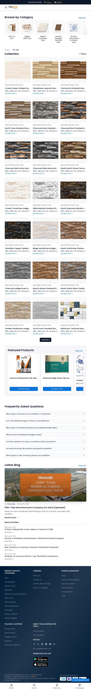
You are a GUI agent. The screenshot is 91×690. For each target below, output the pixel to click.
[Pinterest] (42, 644)
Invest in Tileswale (40, 588)
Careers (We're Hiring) (41, 584)
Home (7, 50)
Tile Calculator (38, 631)
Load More (45, 340)
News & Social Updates (70, 580)
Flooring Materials (12, 606)
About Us (36, 576)
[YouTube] (50, 644)
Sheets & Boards (11, 614)
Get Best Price (24, 389)
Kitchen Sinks (10, 586)
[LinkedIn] (46, 644)
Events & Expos (67, 588)
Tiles (6, 578)
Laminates (9, 610)
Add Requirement (82, 680)
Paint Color (9, 598)
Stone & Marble (11, 618)
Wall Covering (10, 602)
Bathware (8, 590)
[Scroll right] (86, 32)
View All (81, 18)
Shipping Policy (11, 637)
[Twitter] (38, 644)
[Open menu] (6, 7)
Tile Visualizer (38, 635)
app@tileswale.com (43, 648)
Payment (8, 641)
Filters (83, 54)
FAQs (63, 596)
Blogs (63, 576)
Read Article (10, 517)
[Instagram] (54, 644)
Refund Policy (10, 633)
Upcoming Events (68, 584)
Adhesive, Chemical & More (15, 594)
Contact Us (37, 580)
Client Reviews (67, 592)
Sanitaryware (10, 582)
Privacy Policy (10, 629)
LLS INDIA (33, 676)
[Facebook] (34, 644)
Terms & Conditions (12, 645)
